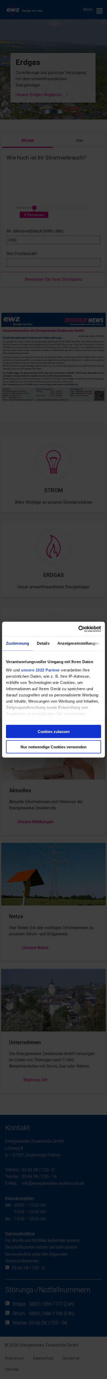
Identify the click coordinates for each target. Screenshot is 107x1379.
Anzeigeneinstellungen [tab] (78, 643)
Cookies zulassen (54, 731)
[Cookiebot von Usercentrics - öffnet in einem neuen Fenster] (78, 628)
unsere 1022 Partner (40, 670)
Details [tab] (43, 643)
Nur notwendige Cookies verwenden (53, 746)
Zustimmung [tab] (17, 643)
